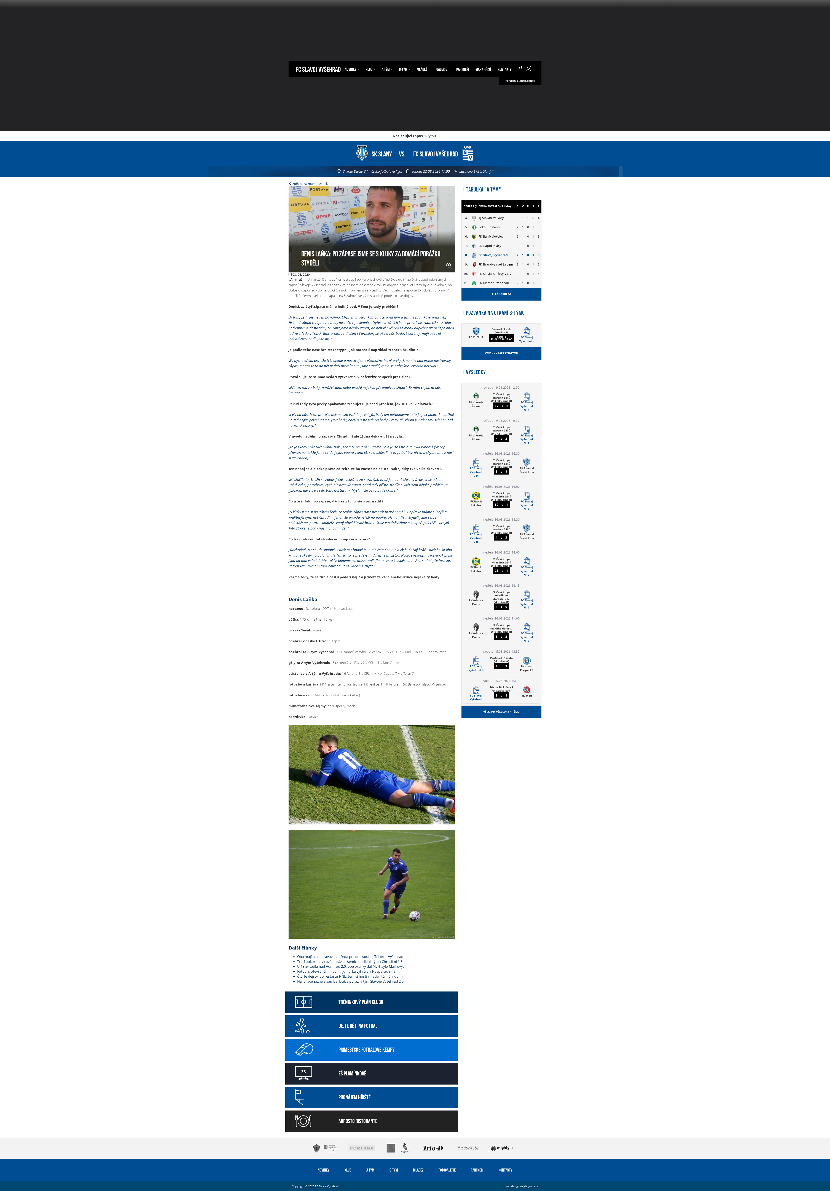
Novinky (323, 1169)
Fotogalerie (447, 1169)
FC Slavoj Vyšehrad (318, 68)
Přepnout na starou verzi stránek (520, 81)
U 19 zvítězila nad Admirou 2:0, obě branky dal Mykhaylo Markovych (352, 966)
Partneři (462, 69)
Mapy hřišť (483, 69)
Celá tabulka (501, 294)
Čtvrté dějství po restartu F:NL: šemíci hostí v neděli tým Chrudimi (350, 976)
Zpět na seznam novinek (310, 184)
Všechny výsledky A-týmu (501, 712)
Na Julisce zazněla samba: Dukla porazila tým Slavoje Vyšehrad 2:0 (350, 981)
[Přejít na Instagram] (528, 68)
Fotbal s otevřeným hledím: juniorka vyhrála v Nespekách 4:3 (346, 971)
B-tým (393, 1169)
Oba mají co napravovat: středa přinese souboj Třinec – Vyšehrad (350, 956)
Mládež (418, 1169)
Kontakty (504, 69)
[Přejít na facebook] (518, 68)
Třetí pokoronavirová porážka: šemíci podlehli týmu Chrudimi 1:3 (349, 961)
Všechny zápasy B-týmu (501, 353)
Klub (348, 1169)
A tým (370, 1169)
